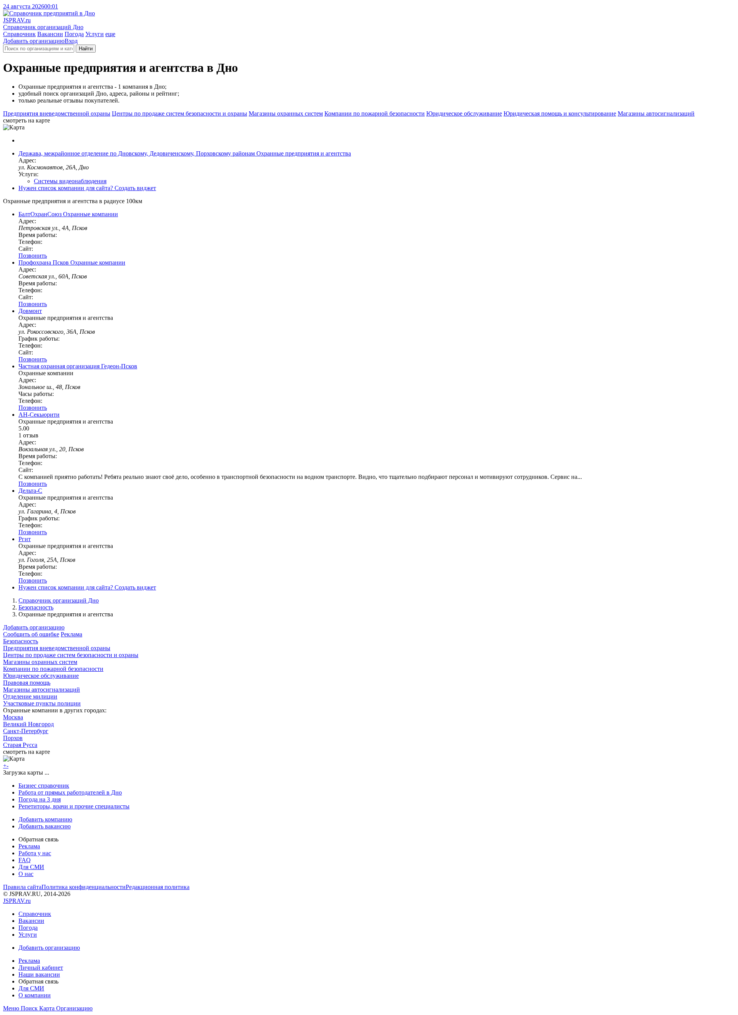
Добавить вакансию (44, 826)
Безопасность (35, 607)
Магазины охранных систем (286, 113)
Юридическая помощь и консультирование (560, 113)
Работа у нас (34, 853)
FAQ (24, 860)
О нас (25, 874)
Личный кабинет (40, 967)
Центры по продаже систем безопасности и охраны (179, 113)
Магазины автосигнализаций (656, 113)
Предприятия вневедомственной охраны (56, 113)
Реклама (71, 634)
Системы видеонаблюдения (70, 181)
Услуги (94, 34)
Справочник (19, 34)
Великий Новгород (28, 724)
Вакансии (50, 34)
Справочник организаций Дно (58, 600)
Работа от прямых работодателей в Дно (70, 792)
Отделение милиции (30, 696)
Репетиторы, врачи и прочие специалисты (74, 806)
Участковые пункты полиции (42, 703)
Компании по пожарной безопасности (374, 113)
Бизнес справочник (43, 785)
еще (110, 34)
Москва (13, 717)
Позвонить (32, 255)
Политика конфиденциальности (84, 887)
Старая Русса (20, 745)
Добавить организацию (34, 41)
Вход (71, 41)
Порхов (13, 738)
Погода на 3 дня (39, 799)
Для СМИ (31, 867)
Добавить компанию (45, 819)
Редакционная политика (157, 887)
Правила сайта (22, 887)
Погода (74, 34)
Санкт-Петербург (25, 731)
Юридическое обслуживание (464, 113)
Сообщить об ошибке (31, 634)
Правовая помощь (26, 682)
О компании (34, 995)
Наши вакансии (39, 974)
